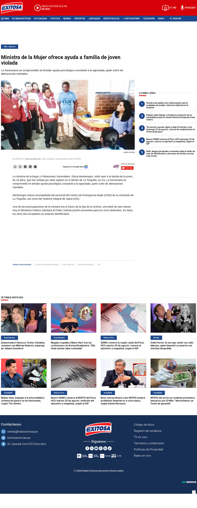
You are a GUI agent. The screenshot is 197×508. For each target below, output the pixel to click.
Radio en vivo (142, 455)
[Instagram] (101, 448)
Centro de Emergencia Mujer (47, 264)
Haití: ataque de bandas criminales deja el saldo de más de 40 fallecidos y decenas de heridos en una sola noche (170, 153)
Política (55, 18)
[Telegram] (35, 166)
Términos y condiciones (149, 443)
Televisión (149, 18)
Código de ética (144, 424)
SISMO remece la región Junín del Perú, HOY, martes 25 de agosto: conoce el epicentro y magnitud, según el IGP (122, 345)
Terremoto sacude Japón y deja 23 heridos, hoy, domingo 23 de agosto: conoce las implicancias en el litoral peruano (170, 129)
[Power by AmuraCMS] (189, 482)
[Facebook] (25, 166)
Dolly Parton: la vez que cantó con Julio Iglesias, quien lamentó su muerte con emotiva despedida (172, 345)
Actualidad (40, 18)
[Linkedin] (30, 166)
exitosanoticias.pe (18, 437)
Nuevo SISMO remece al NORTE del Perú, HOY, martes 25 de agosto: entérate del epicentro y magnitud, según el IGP (73, 400)
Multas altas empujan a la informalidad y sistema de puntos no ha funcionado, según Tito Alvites (22, 400)
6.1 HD (172, 7)
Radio (161, 18)
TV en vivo (140, 437)
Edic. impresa (49, 159)
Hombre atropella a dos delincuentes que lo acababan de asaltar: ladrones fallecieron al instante (167, 105)
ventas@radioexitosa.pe (22, 431)
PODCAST (190, 7)
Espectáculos (111, 18)
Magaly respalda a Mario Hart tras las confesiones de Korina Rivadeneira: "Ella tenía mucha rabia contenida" (73, 345)
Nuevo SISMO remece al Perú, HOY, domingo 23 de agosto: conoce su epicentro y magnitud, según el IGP (170, 141)
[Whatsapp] (15, 166)
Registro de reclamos (147, 431)
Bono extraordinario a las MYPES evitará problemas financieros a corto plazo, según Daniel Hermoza (123, 400)
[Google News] (105, 448)
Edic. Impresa (9, 47)
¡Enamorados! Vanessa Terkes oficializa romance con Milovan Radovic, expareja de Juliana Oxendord (23, 345)
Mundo (67, 18)
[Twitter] (20, 166)
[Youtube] (96, 448)
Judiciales (94, 18)
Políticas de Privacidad (148, 449)
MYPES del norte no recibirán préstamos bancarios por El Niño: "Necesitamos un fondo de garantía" (173, 400)
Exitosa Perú (132, 18)
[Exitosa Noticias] (14, 8)
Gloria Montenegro (86, 264)
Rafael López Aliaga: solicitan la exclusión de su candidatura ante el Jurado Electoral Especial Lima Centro (170, 117)
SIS (99, 264)
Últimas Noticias (21, 18)
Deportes (79, 18)
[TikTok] (110, 448)
